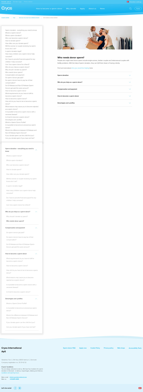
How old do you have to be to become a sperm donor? (22, 271)
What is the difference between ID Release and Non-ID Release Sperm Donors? (22, 316)
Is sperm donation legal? (13, 51)
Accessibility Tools (135, 348)
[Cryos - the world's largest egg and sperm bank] (6, 8)
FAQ (14, 17)
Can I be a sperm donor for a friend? (17, 64)
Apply (82, 8)
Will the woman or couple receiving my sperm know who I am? (21, 180)
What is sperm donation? (13, 35)
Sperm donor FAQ (69, 348)
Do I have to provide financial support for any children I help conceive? (21, 199)
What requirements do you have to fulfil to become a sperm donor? (20, 260)
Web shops (121, 348)
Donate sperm (6, 2)
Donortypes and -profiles (13, 120)
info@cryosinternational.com (18, 377)
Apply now (83, 348)
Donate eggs (17, 2)
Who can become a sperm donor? (16, 38)
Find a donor (28, 2)
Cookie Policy (95, 348)
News (102, 9)
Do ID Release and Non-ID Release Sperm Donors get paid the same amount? (20, 245)
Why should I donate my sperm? (16, 70)
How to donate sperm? (12, 41)
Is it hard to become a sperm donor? (17, 117)
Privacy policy (108, 348)
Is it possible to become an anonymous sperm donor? (21, 309)
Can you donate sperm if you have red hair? (19, 138)
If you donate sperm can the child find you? (19, 136)
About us (92, 8)
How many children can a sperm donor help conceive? (21, 192)
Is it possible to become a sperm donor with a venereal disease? (21, 286)
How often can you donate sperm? (16, 43)
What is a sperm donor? (13, 33)
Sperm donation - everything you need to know (21, 30)
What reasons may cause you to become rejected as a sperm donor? (19, 279)
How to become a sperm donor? (16, 99)
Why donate (71, 8)
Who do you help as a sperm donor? (29, 17)
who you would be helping (80, 68)
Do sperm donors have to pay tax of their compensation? (19, 238)
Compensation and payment (14, 75)
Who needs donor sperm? (14, 72)
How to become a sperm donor (49, 8)
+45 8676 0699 (14, 379)
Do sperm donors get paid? (14, 78)
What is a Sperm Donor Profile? (15, 122)
